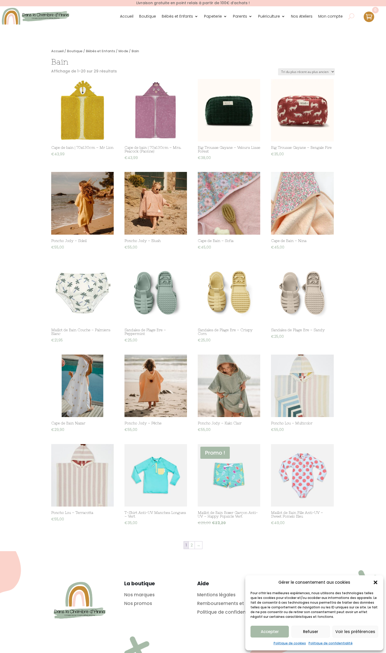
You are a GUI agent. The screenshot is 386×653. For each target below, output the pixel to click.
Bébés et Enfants (177, 16)
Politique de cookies (290, 643)
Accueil (126, 16)
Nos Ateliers (301, 16)
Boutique (147, 16)
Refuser (310, 631)
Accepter (270, 631)
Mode (123, 51)
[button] (375, 582)
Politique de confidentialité (331, 643)
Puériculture (269, 16)
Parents (240, 16)
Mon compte (330, 16)
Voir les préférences (355, 631)
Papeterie (213, 16)
